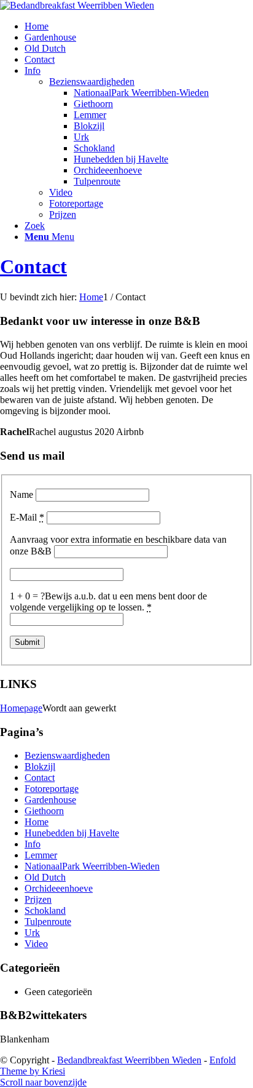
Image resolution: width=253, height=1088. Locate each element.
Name (21, 494)
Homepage (21, 708)
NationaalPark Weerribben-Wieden (141, 92)
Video (60, 192)
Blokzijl (89, 126)
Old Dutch (45, 48)
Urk (81, 137)
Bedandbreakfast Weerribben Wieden (129, 1060)
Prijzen (62, 214)
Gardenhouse (50, 37)
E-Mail (27, 517)
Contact (40, 59)
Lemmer (90, 115)
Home (37, 26)
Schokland (94, 148)
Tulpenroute (97, 181)
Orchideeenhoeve (108, 170)
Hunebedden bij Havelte (121, 159)
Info (33, 70)
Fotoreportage (76, 203)
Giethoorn (93, 103)
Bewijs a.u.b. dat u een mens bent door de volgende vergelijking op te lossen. (108, 601)
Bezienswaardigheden (91, 81)
